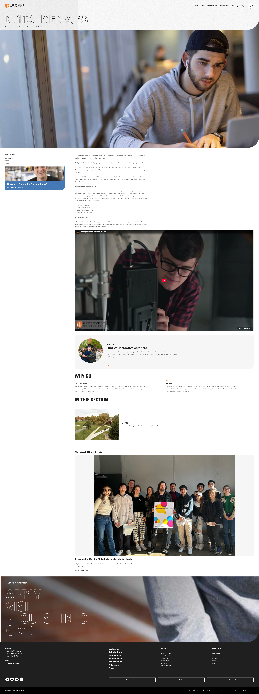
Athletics (114, 664)
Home (6, 26)
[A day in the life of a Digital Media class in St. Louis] (164, 505)
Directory (215, 658)
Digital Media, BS (38, 26)
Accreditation (235, 690)
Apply (196, 6)
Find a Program (212, 6)
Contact (7, 163)
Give (233, 6)
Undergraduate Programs (25, 26)
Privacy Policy (225, 690)
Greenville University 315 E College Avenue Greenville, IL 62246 (13, 653)
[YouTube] (17, 679)
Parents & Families (166, 660)
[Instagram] (7, 679)
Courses (7, 160)
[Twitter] (21, 679)
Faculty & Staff (165, 658)
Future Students (165, 651)
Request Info (224, 6)
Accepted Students (166, 653)
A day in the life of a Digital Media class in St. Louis (103, 559)
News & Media (216, 651)
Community (164, 663)
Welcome (114, 649)
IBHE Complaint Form (248, 690)
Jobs (213, 663)
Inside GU (215, 660)
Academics (14, 26)
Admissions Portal (131, 679)
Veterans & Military (166, 665)
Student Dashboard (180, 679)
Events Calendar (217, 653)
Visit (202, 6)
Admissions (115, 652)
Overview (8, 158)
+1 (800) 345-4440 (12, 663)
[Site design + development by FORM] (14, 691)
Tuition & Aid (116, 658)
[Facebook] (12, 679)
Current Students (165, 656)
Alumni (214, 656)
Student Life (115, 661)
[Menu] (251, 6)
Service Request (229, 679)
